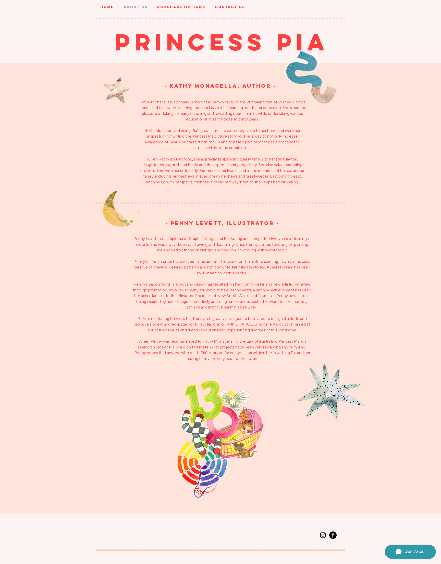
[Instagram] (323, 535)
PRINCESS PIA (222, 42)
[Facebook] (333, 535)
